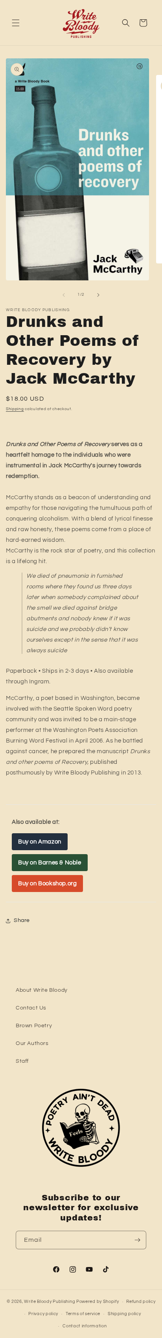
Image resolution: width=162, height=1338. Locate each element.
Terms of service (83, 1314)
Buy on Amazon (39, 842)
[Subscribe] (137, 1240)
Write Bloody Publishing (49, 1301)
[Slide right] (98, 295)
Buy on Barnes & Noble (49, 863)
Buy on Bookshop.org (47, 883)
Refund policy (140, 1301)
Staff (22, 1061)
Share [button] (22, 920)
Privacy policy (43, 1314)
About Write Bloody (42, 990)
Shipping (15, 409)
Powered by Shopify (97, 1301)
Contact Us (31, 1008)
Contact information (85, 1326)
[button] (15, 23)
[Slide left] (63, 295)
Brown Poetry (34, 1025)
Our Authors (32, 1043)
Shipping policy (124, 1314)
